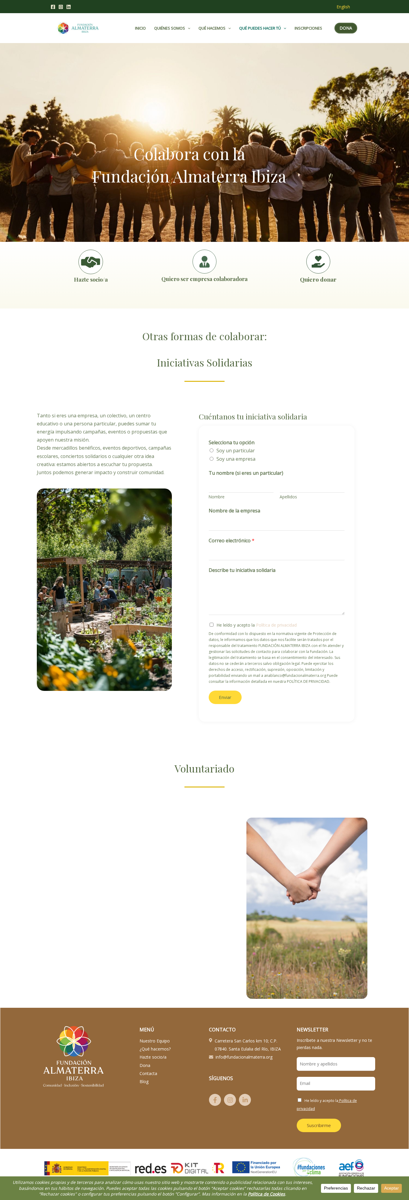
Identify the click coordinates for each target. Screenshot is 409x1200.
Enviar (225, 697)
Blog (144, 1081)
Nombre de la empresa (234, 510)
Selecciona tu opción (232, 442)
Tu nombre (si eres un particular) (246, 473)
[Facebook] (53, 6)
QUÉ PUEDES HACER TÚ (260, 28)
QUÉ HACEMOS (212, 28)
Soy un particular (235, 450)
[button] (187, 28)
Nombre (217, 497)
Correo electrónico (232, 540)
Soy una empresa (235, 459)
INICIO (140, 28)
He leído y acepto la (256, 625)
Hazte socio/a (153, 1057)
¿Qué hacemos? (155, 1049)
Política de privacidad (276, 625)
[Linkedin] (68, 6)
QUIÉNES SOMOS (169, 28)
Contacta (148, 1073)
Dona (145, 1065)
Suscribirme (319, 1125)
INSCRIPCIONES (308, 28)
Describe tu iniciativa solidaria (242, 570)
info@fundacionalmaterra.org (244, 1057)
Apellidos (288, 497)
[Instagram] (60, 6)
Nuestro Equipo (155, 1041)
